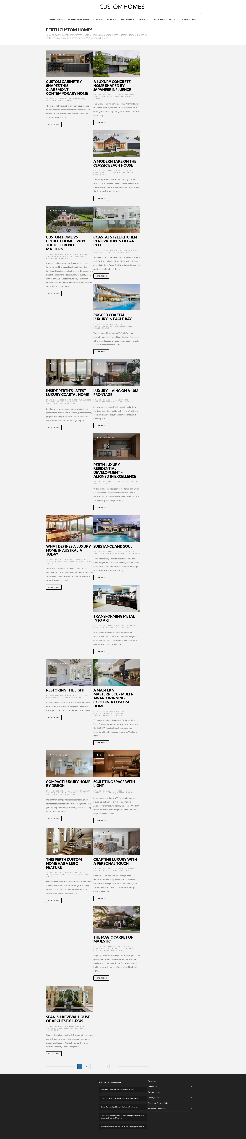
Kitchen (70, 101)
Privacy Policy (153, 1097)
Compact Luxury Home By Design (68, 783)
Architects (122, 400)
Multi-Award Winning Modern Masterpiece (119, 1089)
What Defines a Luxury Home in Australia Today (68, 550)
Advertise (152, 1081)
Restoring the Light (65, 690)
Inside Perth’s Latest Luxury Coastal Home (67, 392)
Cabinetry (121, 869)
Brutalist (121, 324)
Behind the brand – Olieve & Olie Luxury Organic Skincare (124, 1127)
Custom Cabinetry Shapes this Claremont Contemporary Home (67, 87)
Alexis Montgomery (59, 791)
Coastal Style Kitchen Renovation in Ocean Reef (115, 241)
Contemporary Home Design (108, 715)
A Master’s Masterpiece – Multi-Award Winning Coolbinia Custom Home (113, 698)
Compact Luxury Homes (125, 402)
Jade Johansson (57, 99)
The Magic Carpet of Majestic (113, 939)
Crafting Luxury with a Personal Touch (115, 861)
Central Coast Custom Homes (69, 256)
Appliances (122, 482)
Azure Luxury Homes (129, 553)
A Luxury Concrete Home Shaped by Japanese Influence (112, 85)
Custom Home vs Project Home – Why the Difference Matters (65, 243)
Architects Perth (125, 95)
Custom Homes (76, 99)
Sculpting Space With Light (114, 783)
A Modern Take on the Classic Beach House (114, 163)
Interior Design (125, 793)
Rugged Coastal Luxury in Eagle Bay (112, 317)
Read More (54, 125)
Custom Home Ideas (71, 697)
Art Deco (74, 695)
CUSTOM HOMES (57, 19)
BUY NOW (173, 19)
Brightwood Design (127, 250)
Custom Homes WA (55, 101)
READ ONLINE (159, 19)
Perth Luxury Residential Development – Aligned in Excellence (114, 470)
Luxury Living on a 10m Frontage (115, 392)
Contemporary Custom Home (108, 97)
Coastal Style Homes (104, 252)
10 (106, 1066)
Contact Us (152, 1086)
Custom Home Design (57, 258)
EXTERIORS (112, 19)
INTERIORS (98, 19)
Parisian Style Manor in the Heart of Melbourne (123, 1098)
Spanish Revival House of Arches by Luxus (68, 1019)
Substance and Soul (112, 546)
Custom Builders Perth (121, 172)
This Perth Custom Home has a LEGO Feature (64, 863)
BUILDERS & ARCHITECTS (78, 19)
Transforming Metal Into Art (114, 618)
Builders (121, 626)
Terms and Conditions (156, 1108)
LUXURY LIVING (127, 19)
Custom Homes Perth (104, 793)
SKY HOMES (143, 19)
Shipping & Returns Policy (158, 1103)
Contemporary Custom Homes (109, 326)
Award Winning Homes (105, 553)
